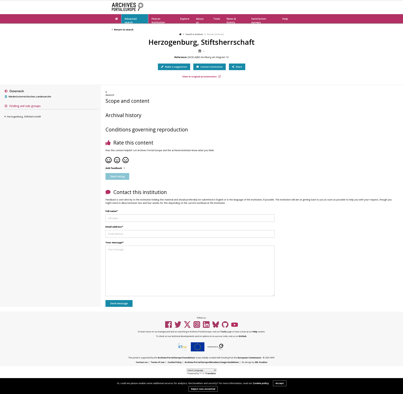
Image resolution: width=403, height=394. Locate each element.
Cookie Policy (175, 362)
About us (200, 20)
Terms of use (158, 362)
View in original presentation (199, 76)
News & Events (231, 20)
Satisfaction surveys (258, 20)
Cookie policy (261, 383)
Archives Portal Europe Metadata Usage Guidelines (212, 362)
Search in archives (194, 34)
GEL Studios (261, 362)
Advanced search (131, 20)
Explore (184, 18)
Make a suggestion (175, 66)
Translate (210, 373)
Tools (216, 18)
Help (255, 331)
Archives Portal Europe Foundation (176, 357)
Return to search (123, 29)
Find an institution (158, 20)
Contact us (142, 362)
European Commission (249, 357)
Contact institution (211, 66)
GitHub (242, 336)
